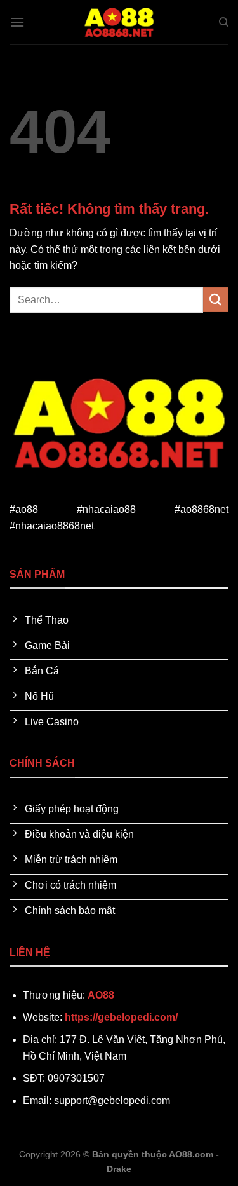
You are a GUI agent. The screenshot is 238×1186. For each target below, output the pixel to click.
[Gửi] (215, 299)
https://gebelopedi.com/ (121, 1017)
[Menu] (17, 21)
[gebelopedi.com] (119, 22)
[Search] (223, 22)
